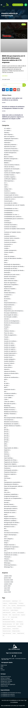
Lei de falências (8, 395)
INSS (5, 379)
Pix (5, 480)
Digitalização (8, 286)
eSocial (6, 319)
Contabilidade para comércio (12, 216)
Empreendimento (9, 304)
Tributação (7, 557)
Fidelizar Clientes (9, 331)
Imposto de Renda (9, 371)
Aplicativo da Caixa (9, 146)
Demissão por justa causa (11, 274)
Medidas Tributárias (10, 413)
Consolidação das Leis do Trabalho (14, 205)
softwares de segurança (11, 546)
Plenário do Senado (9, 488)
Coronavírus (7, 244)
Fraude (6, 337)
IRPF (5, 387)
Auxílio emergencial (6, 601)
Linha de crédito (9, 401)
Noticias (6, 454)
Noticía (6, 452)
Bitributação (7, 160)
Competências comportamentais (13, 197)
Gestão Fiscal (8, 357)
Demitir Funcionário (10, 276)
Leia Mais (3, 102)
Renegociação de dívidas (11, 522)
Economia (7, 298)
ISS (5, 391)
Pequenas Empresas (10, 472)
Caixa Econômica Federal (11, 164)
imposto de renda (16, 614)
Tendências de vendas (10, 555)
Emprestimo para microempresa (13, 311)
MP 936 (6, 436)
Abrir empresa (8, 134)
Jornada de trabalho (10, 393)
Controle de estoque (10, 242)
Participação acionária (10, 470)
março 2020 (7, 592)
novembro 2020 (8, 582)
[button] (1, 5)
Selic (5, 536)
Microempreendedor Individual (13, 417)
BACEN (6, 154)
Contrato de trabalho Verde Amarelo (14, 228)
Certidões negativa (9, 177)
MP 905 (6, 430)
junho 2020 (7, 586)
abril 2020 (7, 590)
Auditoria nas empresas (11, 150)
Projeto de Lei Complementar (12, 498)
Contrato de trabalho (10, 226)
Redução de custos (9, 512)
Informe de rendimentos (11, 377)
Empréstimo (7, 309)
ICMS (10, 614)
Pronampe (7, 500)
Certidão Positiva (9, 175)
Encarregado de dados (10, 315)
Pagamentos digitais (10, 464)
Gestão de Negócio (14, 610)
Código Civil (7, 189)
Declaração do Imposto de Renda (13, 270)
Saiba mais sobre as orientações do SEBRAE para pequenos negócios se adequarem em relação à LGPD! (13, 116)
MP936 (4, 626)
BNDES (6, 162)
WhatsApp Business (10, 565)
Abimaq (6, 132)
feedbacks (7, 325)
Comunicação (8, 201)
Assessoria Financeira (10, 148)
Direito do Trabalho (9, 288)
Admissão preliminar (10, 144)
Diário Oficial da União (10, 280)
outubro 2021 (8, 576)
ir (6, 617)
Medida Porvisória (9, 407)
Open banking (8, 458)
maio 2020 (7, 588)
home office (5, 614)
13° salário (7, 128)
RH (5, 528)
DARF (5, 260)
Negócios (7, 450)
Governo (13, 612)
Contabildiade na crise (10, 208)
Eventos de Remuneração (11, 323)
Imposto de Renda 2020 (11, 373)
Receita (6, 502)
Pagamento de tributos (10, 462)
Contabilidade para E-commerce (13, 218)
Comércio (7, 191)
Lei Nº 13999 (7, 397)
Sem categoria (8, 538)
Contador (7, 220)
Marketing (7, 405)
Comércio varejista (9, 193)
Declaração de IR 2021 (10, 268)
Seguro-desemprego (10, 534)
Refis (5, 514)
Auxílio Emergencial (10, 152)
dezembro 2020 (8, 580)
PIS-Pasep (7, 478)
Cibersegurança (8, 181)
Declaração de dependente (12, 264)
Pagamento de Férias (10, 460)
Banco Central (8, 156)
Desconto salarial (9, 278)
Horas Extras (8, 367)
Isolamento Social (9, 389)
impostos (23, 614)
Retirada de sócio (9, 526)
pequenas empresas (7, 628)
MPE (5, 444)
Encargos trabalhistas (10, 313)
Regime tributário (9, 516)
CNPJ (5, 187)
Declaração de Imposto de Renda (13, 266)
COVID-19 (7, 246)
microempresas (8, 419)
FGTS (5, 329)
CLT (5, 183)
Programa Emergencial (10, 496)
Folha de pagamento (10, 335)
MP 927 (6, 431)
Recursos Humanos (10, 510)
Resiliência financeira (10, 524)
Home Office (7, 365)
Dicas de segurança (10, 282)
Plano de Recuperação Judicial (13, 486)
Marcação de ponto (9, 403)
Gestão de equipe (9, 345)
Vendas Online (8, 561)
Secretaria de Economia (11, 532)
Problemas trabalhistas (11, 494)
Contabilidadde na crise (11, 210)
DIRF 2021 (7, 290)
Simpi (5, 542)
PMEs (5, 490)
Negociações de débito (10, 448)
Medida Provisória (9, 409)
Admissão (7, 142)
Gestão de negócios (10, 351)
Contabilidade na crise (10, 214)
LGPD (5, 399)
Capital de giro (15, 601)
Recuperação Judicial (10, 508)
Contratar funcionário (10, 224)
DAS (5, 262)
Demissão (7, 272)
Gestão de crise (6, 610)
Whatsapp (7, 563)
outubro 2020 (8, 584)
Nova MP (6, 456)
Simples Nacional (9, 544)
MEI (5, 415)
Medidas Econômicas (10, 411)
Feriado (6, 327)
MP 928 (6, 434)
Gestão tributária (9, 361)
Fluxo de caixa (8, 333)
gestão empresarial (6, 612)
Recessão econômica (10, 506)
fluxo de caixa (9, 607)
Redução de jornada (7, 631)
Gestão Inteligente (9, 359)
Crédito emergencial (10, 250)
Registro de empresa (10, 518)
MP (5, 427)
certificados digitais (10, 179)
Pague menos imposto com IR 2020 (14, 466)
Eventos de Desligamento (11, 321)
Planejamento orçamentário (12, 482)
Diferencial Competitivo (11, 284)
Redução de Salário (16, 631)
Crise (5, 254)
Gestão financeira (9, 355)
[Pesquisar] (24, 85)
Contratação (7, 222)
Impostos (7, 375)
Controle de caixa (9, 240)
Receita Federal (8, 504)
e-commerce (7, 294)
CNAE (6, 185)
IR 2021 (6, 385)
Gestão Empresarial (10, 353)
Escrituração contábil (10, 317)
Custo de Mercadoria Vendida (12, 258)
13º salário (7, 130)
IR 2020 (6, 383)
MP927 (6, 442)
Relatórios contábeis (10, 520)
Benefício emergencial (10, 158)
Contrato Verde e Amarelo (11, 238)
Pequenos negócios (10, 474)
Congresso (5, 603)
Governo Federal (9, 363)
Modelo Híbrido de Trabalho (12, 425)
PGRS (6, 476)
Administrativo (8, 140)
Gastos (6, 339)
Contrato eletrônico (9, 236)
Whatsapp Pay (8, 567)
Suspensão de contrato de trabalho (14, 553)
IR (4, 381)
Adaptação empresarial (11, 138)
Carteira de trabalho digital (12, 172)
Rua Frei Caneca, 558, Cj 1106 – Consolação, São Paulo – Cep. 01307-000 (14, 659)
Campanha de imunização (11, 168)
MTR (5, 446)
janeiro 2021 (7, 578)
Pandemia (7, 468)
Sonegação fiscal (9, 548)
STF (5, 550)
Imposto (6, 369)
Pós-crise (7, 492)
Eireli (5, 300)
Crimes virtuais (8, 252)
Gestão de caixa (8, 343)
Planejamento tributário (11, 484)
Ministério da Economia (11, 421)
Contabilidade (8, 212)
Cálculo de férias (9, 166)
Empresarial (7, 307)
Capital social (8, 171)
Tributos (6, 559)
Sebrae (6, 530)
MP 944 (6, 438)
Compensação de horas (11, 195)
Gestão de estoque (9, 347)
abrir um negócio (9, 136)
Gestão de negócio (9, 349)
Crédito (6, 248)
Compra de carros (9, 199)
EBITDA (6, 296)
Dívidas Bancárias (9, 292)
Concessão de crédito (10, 203)
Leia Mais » (5, 76)
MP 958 (6, 440)
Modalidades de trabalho (11, 423)
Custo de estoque (9, 256)
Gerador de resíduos (10, 341)
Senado (6, 540)
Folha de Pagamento (17, 607)
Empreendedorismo (10, 302)
